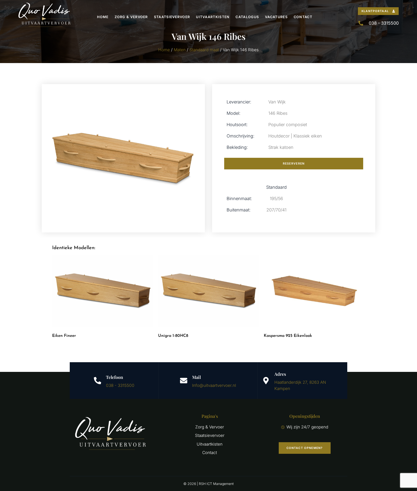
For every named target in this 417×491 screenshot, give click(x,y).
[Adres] (266, 380)
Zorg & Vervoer (131, 17)
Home (102, 17)
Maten (180, 49)
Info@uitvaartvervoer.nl (214, 385)
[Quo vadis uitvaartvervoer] (44, 17)
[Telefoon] (97, 380)
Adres (280, 374)
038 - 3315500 (120, 385)
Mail (196, 377)
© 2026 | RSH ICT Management (208, 484)
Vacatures (276, 17)
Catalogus (247, 17)
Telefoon (114, 377)
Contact (303, 17)
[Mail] (183, 380)
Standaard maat (204, 49)
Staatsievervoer (172, 17)
